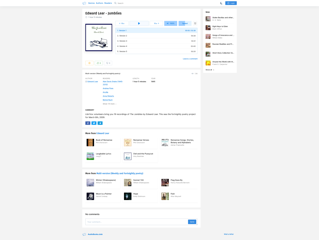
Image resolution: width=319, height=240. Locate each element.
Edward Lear (102, 133)
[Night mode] (221, 3)
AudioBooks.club (95, 234)
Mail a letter (229, 234)
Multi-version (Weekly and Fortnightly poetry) (102, 73)
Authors (99, 3)
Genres (91, 3)
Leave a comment (190, 59)
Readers (108, 3)
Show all (209, 70)
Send (192, 222)
